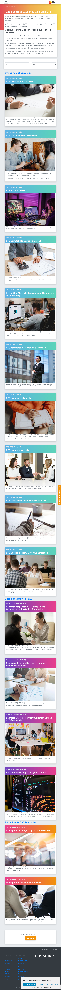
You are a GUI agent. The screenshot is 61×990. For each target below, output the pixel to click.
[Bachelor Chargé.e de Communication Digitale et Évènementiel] (30, 739)
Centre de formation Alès (9, 959)
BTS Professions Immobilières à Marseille (26, 500)
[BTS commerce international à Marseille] (30, 366)
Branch (34, 61)
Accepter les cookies (29, 984)
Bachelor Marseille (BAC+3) (21, 598)
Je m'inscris (30, 938)
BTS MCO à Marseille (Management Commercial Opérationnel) (30, 294)
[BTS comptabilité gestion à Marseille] (30, 260)
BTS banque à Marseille (18, 450)
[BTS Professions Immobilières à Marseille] (30, 519)
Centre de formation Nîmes (23, 959)
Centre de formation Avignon (7, 964)
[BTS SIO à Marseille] (30, 209)
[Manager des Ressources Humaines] (30, 901)
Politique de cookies (35, 987)
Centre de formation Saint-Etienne (23, 971)
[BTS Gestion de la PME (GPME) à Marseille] (30, 571)
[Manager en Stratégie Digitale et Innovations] (30, 849)
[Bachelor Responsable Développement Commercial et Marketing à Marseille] (30, 628)
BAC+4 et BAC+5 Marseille (20, 822)
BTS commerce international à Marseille (26, 347)
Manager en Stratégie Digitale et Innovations (28, 830)
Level (6, 61)
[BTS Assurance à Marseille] (30, 100)
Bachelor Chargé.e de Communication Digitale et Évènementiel (29, 719)
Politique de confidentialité (45, 987)
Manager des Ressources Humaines (24, 882)
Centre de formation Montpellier (8, 977)
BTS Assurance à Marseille (19, 81)
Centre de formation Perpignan (21, 964)
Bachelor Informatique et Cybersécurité (26, 772)
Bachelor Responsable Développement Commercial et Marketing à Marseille (25, 607)
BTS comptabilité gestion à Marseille (24, 241)
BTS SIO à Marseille (16, 190)
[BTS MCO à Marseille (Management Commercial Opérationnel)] (30, 314)
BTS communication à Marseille (21, 135)
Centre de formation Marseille (7, 971)
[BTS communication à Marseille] (30, 154)
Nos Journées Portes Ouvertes (59, 495)
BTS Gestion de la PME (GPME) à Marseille (27, 553)
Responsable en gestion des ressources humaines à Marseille (26, 664)
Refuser (41, 984)
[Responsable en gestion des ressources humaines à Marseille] (30, 684)
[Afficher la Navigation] (6, 2)
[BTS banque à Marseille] (30, 469)
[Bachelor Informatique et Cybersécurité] (30, 793)
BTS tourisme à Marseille (18, 398)
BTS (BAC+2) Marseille (18, 73)
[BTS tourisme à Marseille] (30, 417)
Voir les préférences (52, 984)
